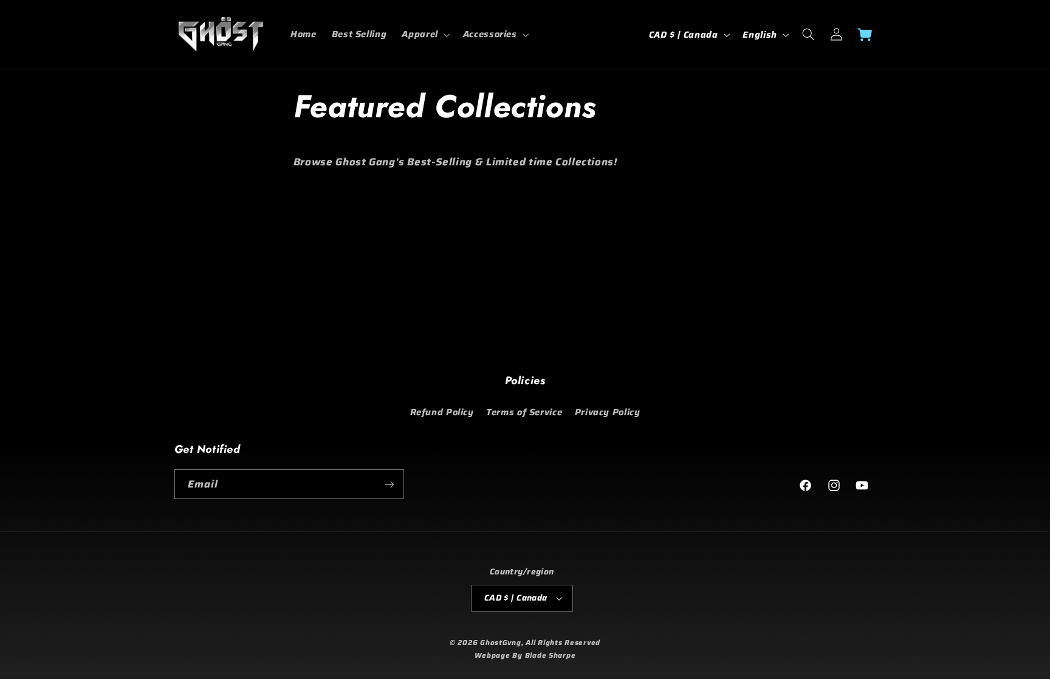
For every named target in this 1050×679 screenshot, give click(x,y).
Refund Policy (442, 412)
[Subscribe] (389, 484)
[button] (424, 34)
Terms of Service (524, 412)
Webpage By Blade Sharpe (525, 655)
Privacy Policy (607, 412)
